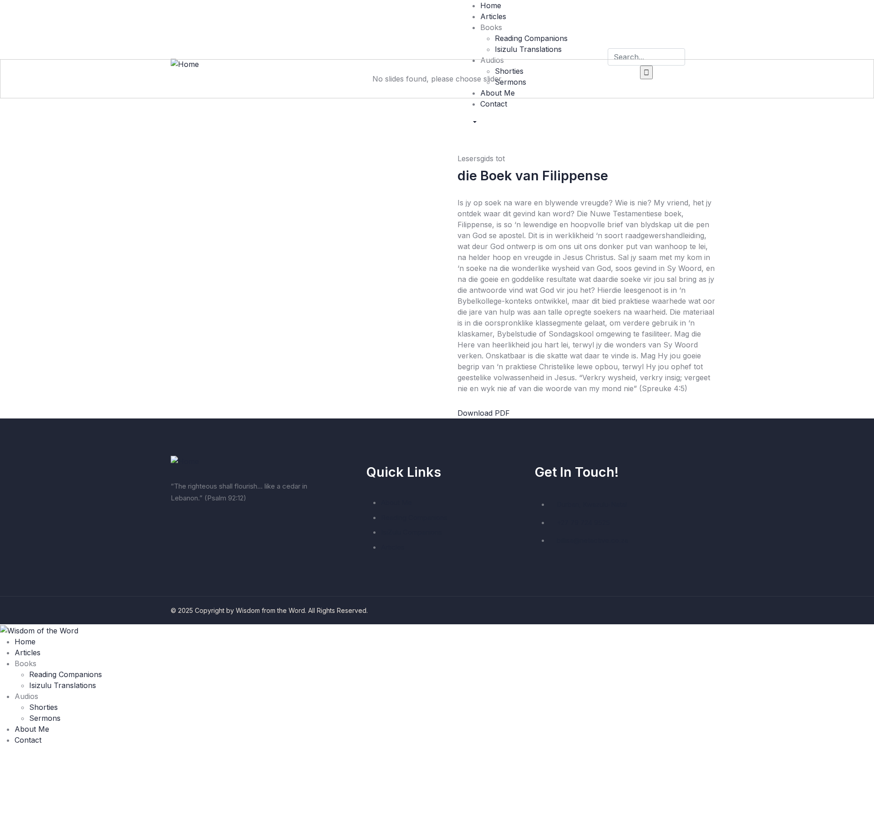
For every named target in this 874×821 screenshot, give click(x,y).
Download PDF (483, 413)
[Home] (185, 460)
